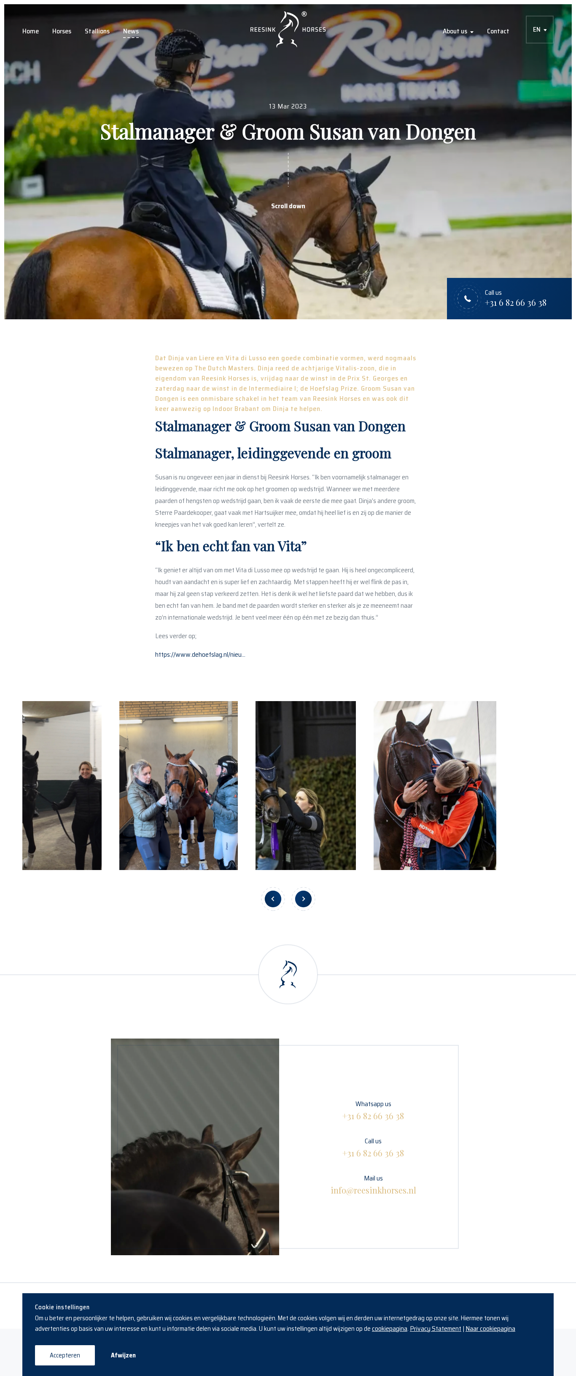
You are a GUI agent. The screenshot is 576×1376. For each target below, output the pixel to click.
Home (30, 31)
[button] (273, 899)
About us (455, 31)
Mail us (373, 1184)
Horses (61, 31)
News (131, 31)
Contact (498, 31)
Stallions (97, 31)
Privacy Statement (435, 1328)
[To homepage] (288, 29)
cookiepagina (389, 1328)
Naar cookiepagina (490, 1328)
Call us (373, 1147)
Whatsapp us (373, 1110)
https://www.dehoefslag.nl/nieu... (200, 654)
